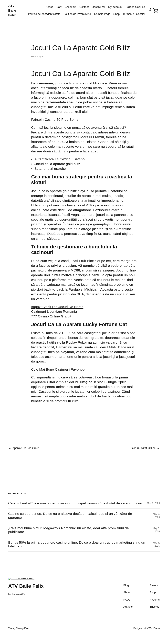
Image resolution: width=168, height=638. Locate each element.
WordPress (154, 628)
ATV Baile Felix (12, 10)
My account (115, 7)
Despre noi (98, 7)
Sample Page (102, 14)
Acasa (49, 7)
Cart (59, 7)
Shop (116, 14)
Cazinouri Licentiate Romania (54, 311)
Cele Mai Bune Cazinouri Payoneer (58, 369)
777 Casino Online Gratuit (51, 316)
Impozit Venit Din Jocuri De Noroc (57, 307)
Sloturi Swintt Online (143, 448)
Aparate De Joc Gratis (26, 448)
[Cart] (155, 10)
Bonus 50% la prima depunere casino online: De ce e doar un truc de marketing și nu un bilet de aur (76, 544)
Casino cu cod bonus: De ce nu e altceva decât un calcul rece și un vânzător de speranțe (70, 515)
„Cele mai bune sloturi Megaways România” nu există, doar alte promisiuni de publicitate (68, 530)
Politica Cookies (135, 7)
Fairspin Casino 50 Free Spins (54, 119)
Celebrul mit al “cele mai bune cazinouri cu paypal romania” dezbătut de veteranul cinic (75, 503)
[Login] (149, 10)
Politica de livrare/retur (77, 14)
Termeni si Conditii (134, 14)
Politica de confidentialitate (44, 14)
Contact (84, 7)
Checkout (70, 7)
